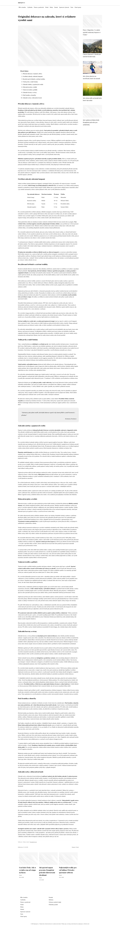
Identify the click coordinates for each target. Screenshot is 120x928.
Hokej (51, 7)
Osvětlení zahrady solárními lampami (33, 76)
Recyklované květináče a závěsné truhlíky (34, 79)
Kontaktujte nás (33, 842)
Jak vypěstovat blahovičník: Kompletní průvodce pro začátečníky (91, 122)
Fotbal (46, 7)
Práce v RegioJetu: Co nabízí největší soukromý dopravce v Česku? (92, 32)
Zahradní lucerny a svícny (30, 92)
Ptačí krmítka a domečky (29, 95)
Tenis (71, 7)
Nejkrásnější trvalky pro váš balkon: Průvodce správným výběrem (68, 870)
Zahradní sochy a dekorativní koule (32, 98)
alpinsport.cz (21, 2)
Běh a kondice (22, 7)
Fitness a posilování (39, 7)
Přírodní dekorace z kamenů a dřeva (32, 73)
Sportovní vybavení (64, 7)
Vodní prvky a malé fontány (30, 82)
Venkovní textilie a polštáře (30, 90)
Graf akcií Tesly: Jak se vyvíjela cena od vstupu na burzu (27, 870)
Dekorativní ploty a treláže (30, 87)
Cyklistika (29, 7)
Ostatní (56, 7)
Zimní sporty (78, 7)
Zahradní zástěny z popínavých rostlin (33, 84)
